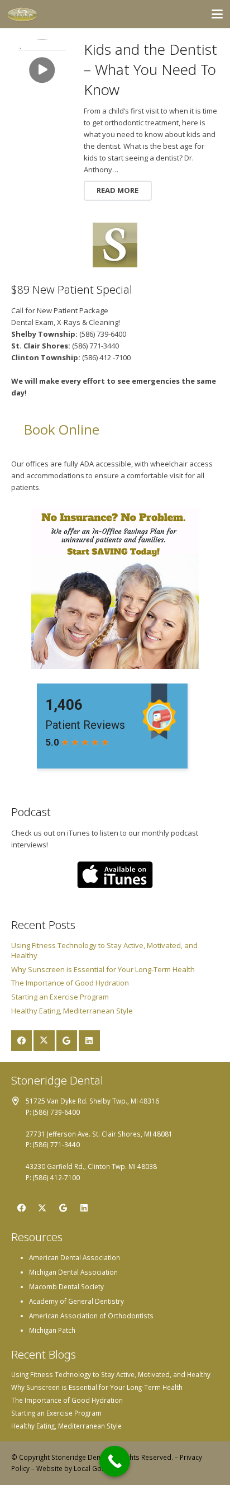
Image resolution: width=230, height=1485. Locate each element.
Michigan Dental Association (73, 1271)
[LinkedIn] (89, 1041)
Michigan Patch (52, 1330)
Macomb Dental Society (66, 1286)
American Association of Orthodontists (91, 1315)
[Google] (67, 1041)
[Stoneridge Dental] (22, 14)
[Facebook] (21, 1041)
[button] (217, 14)
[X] (44, 1041)
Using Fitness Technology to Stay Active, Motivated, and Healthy (110, 1374)
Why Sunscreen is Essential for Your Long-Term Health (103, 969)
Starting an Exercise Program (60, 997)
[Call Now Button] (114, 1461)
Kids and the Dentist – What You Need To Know (150, 69)
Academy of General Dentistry (76, 1301)
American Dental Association (74, 1257)
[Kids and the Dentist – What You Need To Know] (42, 70)
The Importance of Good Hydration (70, 983)
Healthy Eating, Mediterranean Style (72, 1011)
